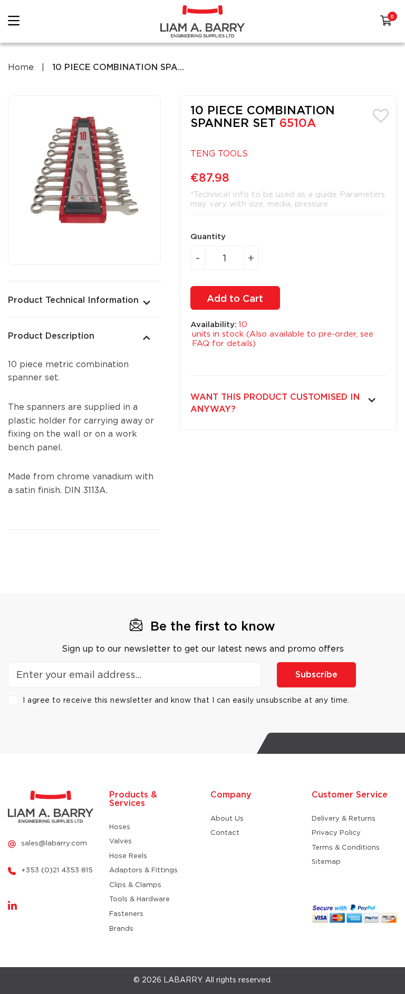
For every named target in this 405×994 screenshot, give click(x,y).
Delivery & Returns (343, 818)
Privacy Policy (336, 833)
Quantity (208, 237)
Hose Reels (128, 856)
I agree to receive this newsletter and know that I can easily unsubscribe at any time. (186, 700)
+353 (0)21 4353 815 (57, 870)
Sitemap (326, 862)
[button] (381, 114)
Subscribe (316, 675)
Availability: (213, 325)
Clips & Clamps (135, 885)
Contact (224, 833)
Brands (121, 929)
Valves (120, 841)
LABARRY (182, 980)
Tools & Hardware (139, 899)
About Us (227, 818)
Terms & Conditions (346, 847)
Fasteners (126, 914)
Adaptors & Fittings (143, 870)
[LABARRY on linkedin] (12, 906)
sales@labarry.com (54, 843)
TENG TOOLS (219, 154)
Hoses (119, 827)
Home (21, 67)
